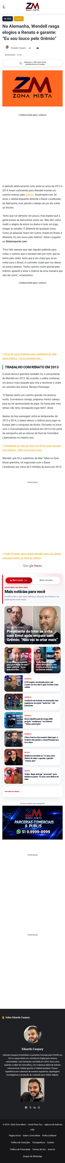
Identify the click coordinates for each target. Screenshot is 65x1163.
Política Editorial (49, 1135)
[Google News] (32, 565)
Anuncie (51, 1149)
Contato (50, 1142)
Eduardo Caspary (18, 48)
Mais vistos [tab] (20, 580)
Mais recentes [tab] (46, 580)
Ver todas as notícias (13, 791)
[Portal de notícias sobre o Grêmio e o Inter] (32, 7)
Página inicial (15, 1135)
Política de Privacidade (20, 1149)
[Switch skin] (4, 8)
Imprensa (18, 19)
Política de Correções (20, 1142)
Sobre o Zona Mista (31, 1135)
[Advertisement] (32, 150)
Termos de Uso (39, 1149)
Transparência (38, 1142)
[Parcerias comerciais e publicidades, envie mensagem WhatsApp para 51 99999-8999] (32, 822)
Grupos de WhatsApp (32, 1156)
